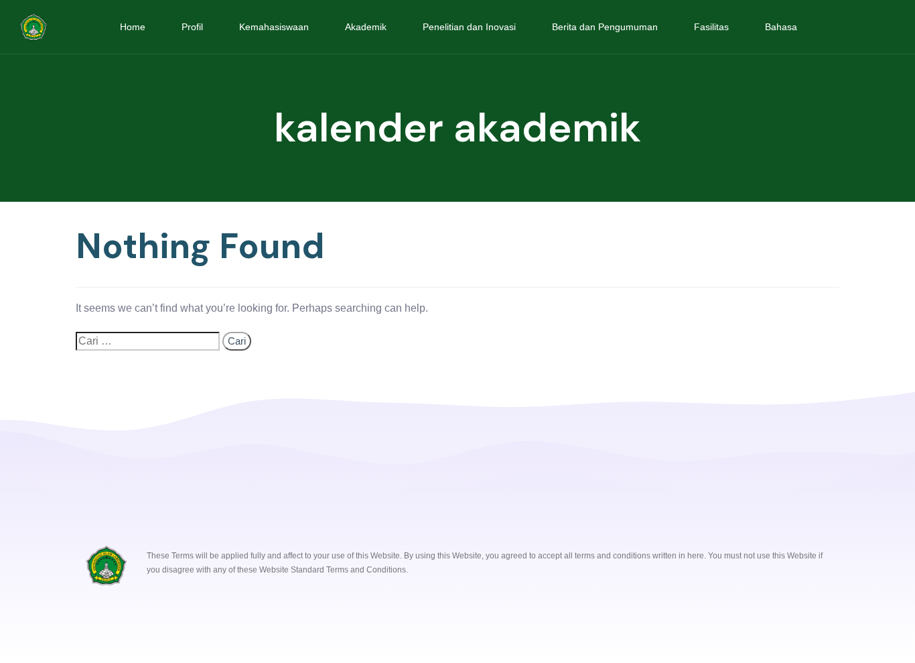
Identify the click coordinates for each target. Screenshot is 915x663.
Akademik (365, 26)
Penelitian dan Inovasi (469, 26)
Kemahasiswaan (274, 26)
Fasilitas (711, 26)
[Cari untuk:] (148, 341)
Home (132, 26)
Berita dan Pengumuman (605, 26)
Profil (192, 26)
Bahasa (781, 26)
